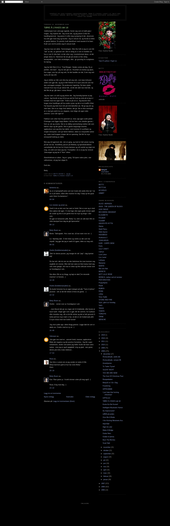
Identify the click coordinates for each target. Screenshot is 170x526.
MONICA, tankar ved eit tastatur (110, 277)
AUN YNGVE (103, 209)
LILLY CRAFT (104, 249)
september (107, 454)
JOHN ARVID (103, 240)
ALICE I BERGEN (105, 204)
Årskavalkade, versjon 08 (112, 360)
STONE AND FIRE (105, 300)
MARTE (101, 266)
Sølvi (100, 305)
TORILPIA (102, 314)
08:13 (52, 225)
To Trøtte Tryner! (109, 366)
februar (106, 476)
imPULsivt (106, 398)
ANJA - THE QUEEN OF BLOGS (111, 206)
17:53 (52, 353)
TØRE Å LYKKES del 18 (111, 401)
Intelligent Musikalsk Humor (113, 408)
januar (105, 479)
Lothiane (102, 260)
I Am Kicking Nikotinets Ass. (113, 420)
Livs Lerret (102, 257)
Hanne (101, 226)
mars (105, 473)
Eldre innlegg (90, 397)
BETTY (101, 185)
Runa (51, 359)
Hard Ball (106, 424)
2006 (103, 487)
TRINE (101, 317)
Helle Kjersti (103, 232)
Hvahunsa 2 (103, 237)
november (107, 447)
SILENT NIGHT (108, 370)
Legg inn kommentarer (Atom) (64, 401)
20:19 (52, 370)
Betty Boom (54, 230)
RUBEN (101, 288)
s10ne (101, 294)
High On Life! (107, 427)
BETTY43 (102, 187)
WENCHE (102, 319)
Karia (100, 246)
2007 (103, 483)
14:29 (52, 280)
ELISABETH (103, 215)
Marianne (102, 263)
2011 (103, 341)
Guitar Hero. (107, 433)
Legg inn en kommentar (52, 393)
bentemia (53, 188)
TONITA (102, 311)
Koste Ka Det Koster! (110, 404)
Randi (101, 286)
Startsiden (69, 397)
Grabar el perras (108, 437)
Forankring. (107, 386)
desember (107, 354)
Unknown (53, 336)
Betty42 (85, 10)
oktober (106, 450)
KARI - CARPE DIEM (106, 243)
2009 (103, 348)
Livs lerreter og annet (57, 205)
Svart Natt (106, 443)
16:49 (52, 330)
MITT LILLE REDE (105, 274)
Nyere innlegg (49, 397)
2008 (103, 351)
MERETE (102, 271)
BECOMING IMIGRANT (107, 212)
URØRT (101, 193)
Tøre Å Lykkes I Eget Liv (63, 175)
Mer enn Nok (103, 269)
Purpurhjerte (103, 283)
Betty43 (104, 170)
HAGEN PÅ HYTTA (106, 223)
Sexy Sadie (103, 297)
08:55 (52, 245)
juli (104, 460)
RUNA (101, 291)
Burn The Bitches (109, 440)
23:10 (52, 388)
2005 (103, 490)
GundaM (102, 221)
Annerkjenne (107, 363)
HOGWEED (103, 235)
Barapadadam (108, 379)
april (105, 470)
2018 (103, 338)
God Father (105, 172)
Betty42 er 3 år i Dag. (110, 383)
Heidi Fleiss (103, 229)
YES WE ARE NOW (110, 373)
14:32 (52, 295)
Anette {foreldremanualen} (59, 250)
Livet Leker (103, 254)
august (106, 457)
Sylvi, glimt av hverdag (107, 302)
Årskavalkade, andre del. (112, 357)
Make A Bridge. (108, 430)
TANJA (101, 308)
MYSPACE (103, 190)
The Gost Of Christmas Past (113, 376)
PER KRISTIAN (104, 280)
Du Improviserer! (109, 411)
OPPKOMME (107, 389)
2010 (103, 345)
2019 (103, 335)
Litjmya (101, 252)
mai (104, 467)
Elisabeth (102, 218)
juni (104, 463)
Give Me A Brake (109, 417)
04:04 (52, 199)
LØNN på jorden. (109, 414)
